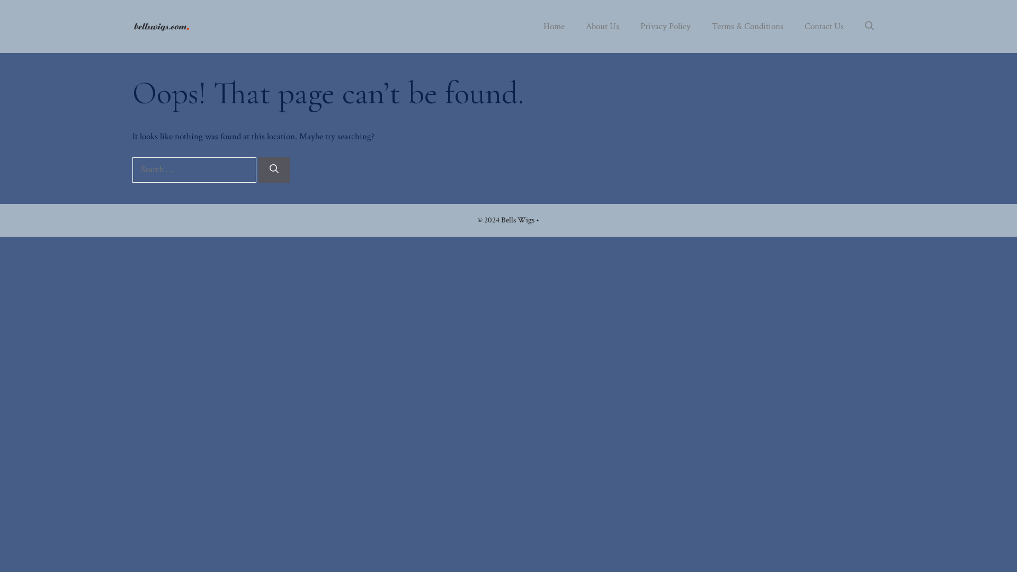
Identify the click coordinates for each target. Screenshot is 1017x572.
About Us (602, 26)
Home (554, 26)
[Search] (274, 170)
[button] (869, 26)
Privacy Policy (665, 26)
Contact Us (824, 26)
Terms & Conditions (747, 26)
